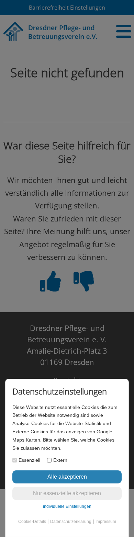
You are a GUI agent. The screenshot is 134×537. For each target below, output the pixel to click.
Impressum (106, 521)
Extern (60, 460)
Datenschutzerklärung (70, 521)
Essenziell (29, 460)
